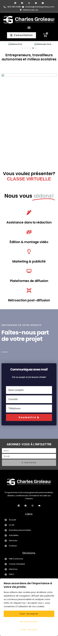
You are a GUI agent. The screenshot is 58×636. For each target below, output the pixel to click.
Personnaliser (29, 621)
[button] (29, 27)
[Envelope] (42, 3)
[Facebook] (22, 3)
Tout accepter (29, 614)
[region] (29, 607)
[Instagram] (29, 3)
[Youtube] (36, 3)
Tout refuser (29, 629)
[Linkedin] (15, 3)
